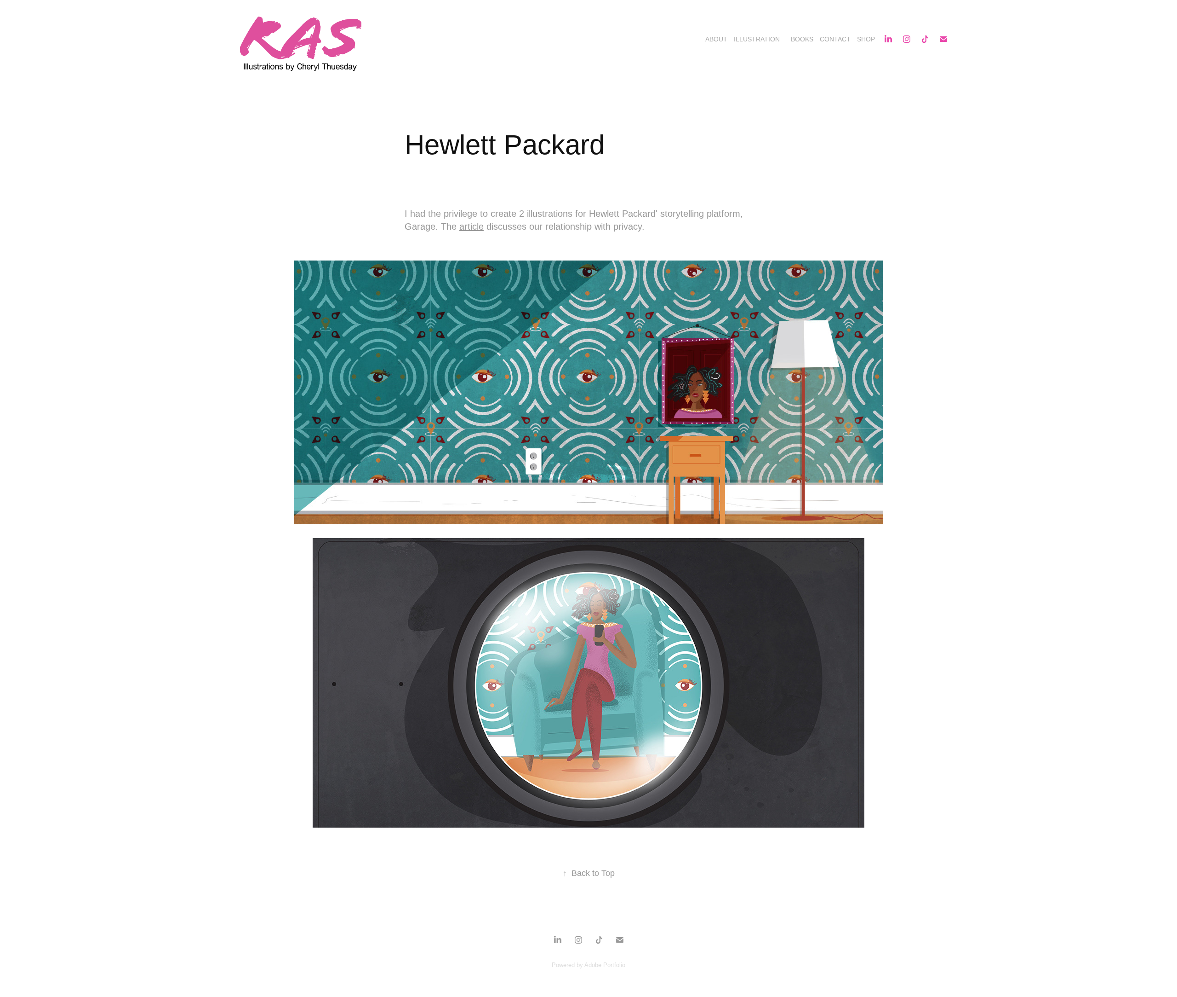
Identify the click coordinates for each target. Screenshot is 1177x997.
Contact (835, 39)
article (471, 226)
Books (802, 39)
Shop (866, 39)
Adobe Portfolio (604, 965)
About (716, 39)
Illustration (757, 39)
